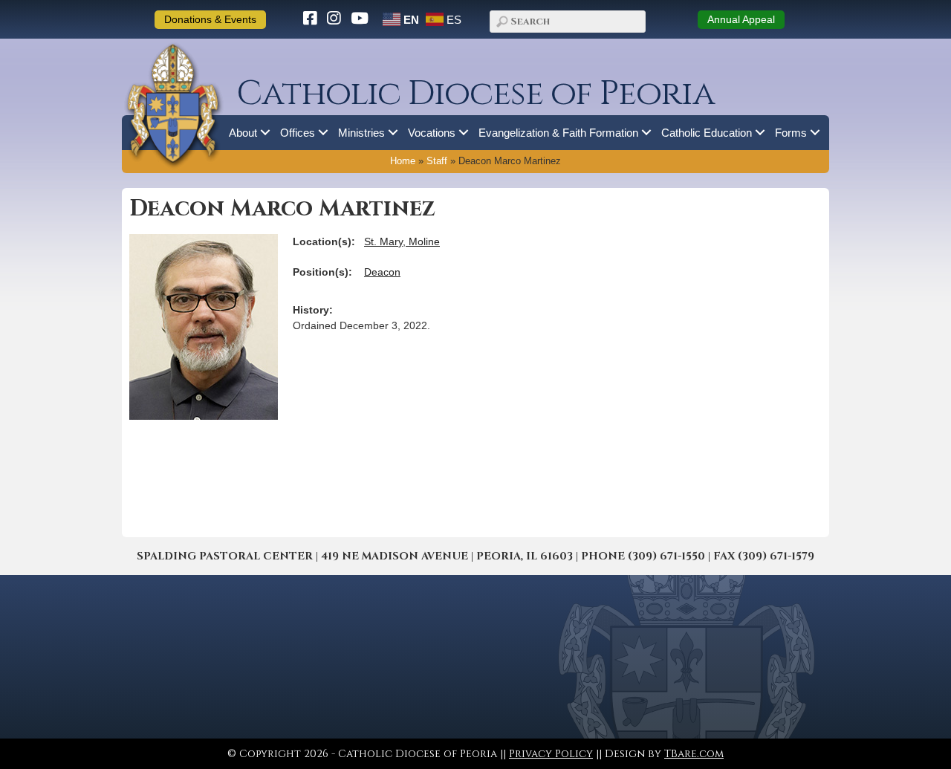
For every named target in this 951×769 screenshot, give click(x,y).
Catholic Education (706, 132)
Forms (791, 132)
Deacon (382, 272)
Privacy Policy (551, 754)
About (243, 132)
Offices (297, 132)
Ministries (361, 132)
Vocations (431, 132)
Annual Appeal (741, 19)
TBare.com (694, 754)
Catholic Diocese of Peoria (475, 94)
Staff (436, 161)
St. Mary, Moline (402, 241)
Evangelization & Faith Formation (558, 132)
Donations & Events (210, 19)
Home (402, 161)
